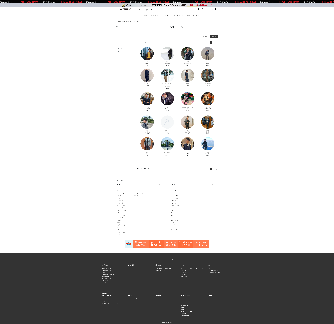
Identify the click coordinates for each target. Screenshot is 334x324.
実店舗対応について (106, 276)
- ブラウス (173, 203)
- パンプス (173, 225)
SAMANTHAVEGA (185, 301)
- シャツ (172, 215)
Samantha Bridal (185, 315)
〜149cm (119, 31)
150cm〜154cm (120, 34)
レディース (148, 10)
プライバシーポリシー (213, 270)
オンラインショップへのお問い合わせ (163, 268)
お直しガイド (105, 280)
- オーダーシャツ (138, 195)
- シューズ (120, 203)
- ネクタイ (120, 220)
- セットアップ (121, 208)
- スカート (173, 210)
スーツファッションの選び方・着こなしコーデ (192, 268)
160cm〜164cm (120, 39)
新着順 (205, 36)
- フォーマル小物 (121, 210)
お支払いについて (106, 272)
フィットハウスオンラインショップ (216, 298)
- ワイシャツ (120, 193)
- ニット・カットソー (123, 212)
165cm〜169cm (120, 42)
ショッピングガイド (106, 268)
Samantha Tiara (184, 305)
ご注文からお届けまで (107, 270)
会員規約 (210, 268)
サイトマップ (105, 285)
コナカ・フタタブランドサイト (109, 298)
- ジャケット (120, 200)
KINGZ (182, 309)
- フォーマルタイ (121, 217)
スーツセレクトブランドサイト (135, 298)
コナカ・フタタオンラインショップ (110, 301)
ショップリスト (184, 272)
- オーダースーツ (138, 193)
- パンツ (119, 198)
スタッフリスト (136, 21)
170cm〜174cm (120, 45)
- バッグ (119, 227)
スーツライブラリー (185, 270)
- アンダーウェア (121, 232)
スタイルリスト (184, 274)
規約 (209, 265)
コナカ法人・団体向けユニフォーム (110, 303)
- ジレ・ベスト (121, 205)
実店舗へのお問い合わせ (160, 270)
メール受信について (106, 278)
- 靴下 (118, 229)
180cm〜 (119, 51)
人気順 (214, 36)
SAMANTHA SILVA (185, 307)
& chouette (183, 313)
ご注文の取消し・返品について (109, 274)
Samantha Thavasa (185, 298)
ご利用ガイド (105, 265)
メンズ (138, 10)
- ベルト (119, 222)
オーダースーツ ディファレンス (162, 298)
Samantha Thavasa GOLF (187, 311)
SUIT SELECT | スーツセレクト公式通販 (123, 21)
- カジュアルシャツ (122, 215)
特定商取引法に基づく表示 (214, 272)
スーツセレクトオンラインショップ (136, 301)
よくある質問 (131, 265)
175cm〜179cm (120, 48)
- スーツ (119, 195)
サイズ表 (104, 283)
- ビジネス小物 (121, 225)
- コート (119, 234)
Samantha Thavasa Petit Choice (188, 303)
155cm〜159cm (120, 37)
